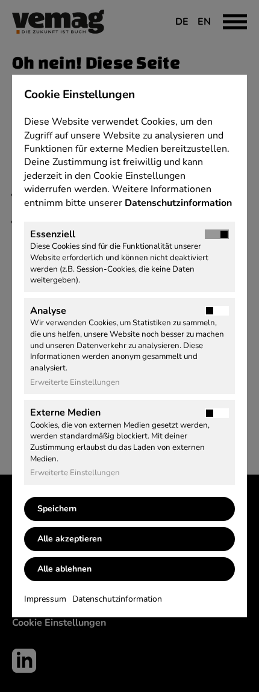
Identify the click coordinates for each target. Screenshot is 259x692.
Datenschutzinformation (179, 203)
